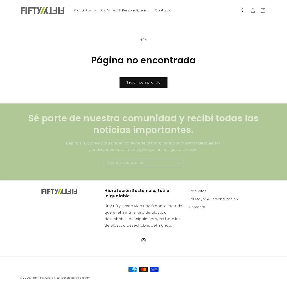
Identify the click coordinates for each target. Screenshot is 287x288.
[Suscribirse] (179, 163)
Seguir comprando (143, 82)
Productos (198, 191)
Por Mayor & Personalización (213, 199)
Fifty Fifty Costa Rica (46, 277)
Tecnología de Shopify (75, 277)
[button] (84, 10)
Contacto (197, 206)
